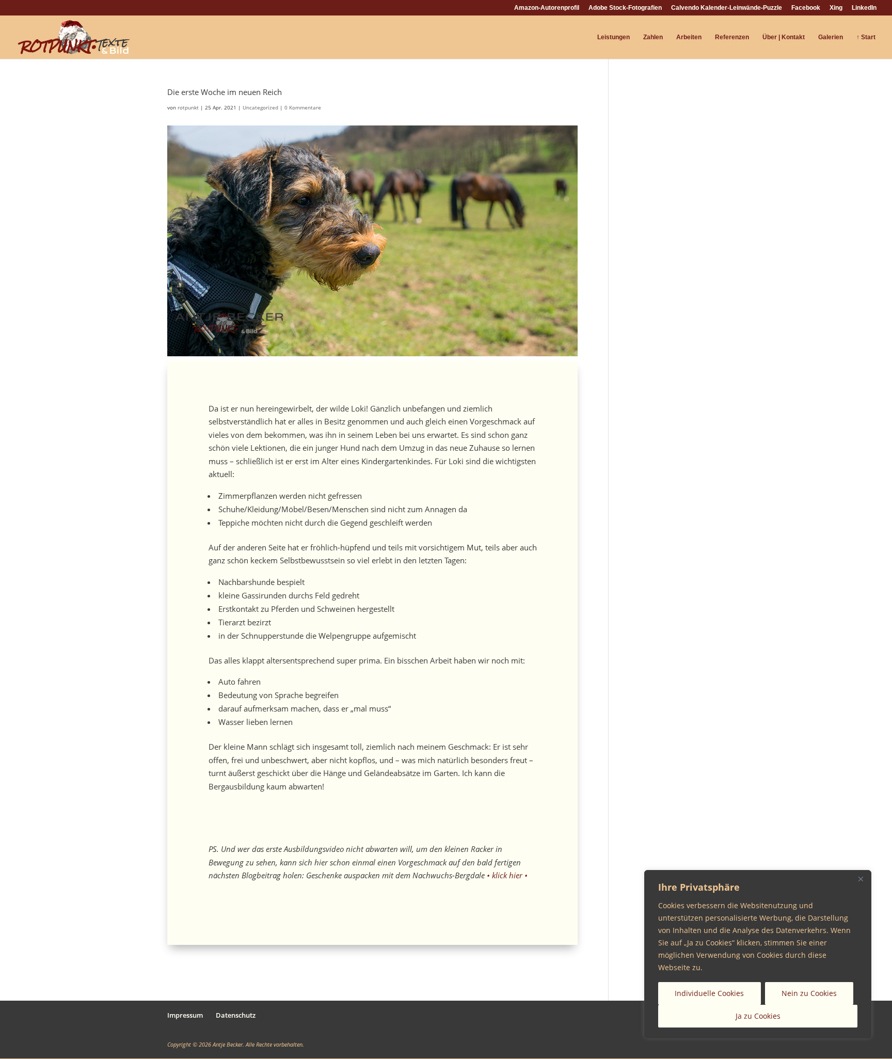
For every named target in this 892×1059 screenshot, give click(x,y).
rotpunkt (188, 107)
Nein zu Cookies (809, 993)
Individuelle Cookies (709, 993)
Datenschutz (236, 1015)
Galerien (830, 37)
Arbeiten (689, 37)
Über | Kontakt (783, 37)
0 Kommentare (302, 107)
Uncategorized (260, 107)
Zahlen (653, 37)
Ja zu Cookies (758, 1016)
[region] (757, 954)
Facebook (805, 8)
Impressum (185, 1015)
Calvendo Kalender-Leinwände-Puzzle (726, 8)
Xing (836, 8)
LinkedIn (864, 8)
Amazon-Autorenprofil (546, 8)
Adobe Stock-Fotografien (625, 8)
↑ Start (865, 37)
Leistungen (613, 37)
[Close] (860, 879)
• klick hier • (507, 875)
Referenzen (732, 37)
